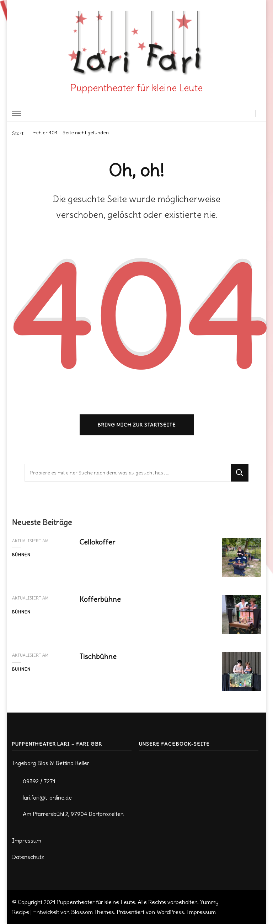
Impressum (26, 840)
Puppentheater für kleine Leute (136, 88)
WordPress (170, 911)
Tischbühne (98, 656)
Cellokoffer (97, 541)
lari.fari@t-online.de (47, 797)
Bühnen (21, 554)
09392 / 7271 (39, 781)
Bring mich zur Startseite (136, 424)
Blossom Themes (92, 911)
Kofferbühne (100, 599)
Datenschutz (28, 856)
